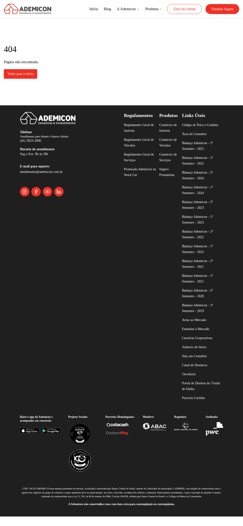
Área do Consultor (196, 139)
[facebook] (36, 191)
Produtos (139, 9)
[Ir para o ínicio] (27, 9)
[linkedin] (59, 191)
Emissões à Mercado (198, 334)
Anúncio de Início (195, 353)
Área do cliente (176, 9)
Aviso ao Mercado (196, 325)
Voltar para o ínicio (23, 73)
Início (73, 9)
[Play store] (53, 436)
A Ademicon (109, 9)
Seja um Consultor (196, 362)
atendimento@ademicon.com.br (47, 172)
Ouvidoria (189, 380)
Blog (88, 9)
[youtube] (47, 191)
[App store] (30, 436)
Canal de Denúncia (197, 371)
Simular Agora (219, 9)
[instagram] (24, 191)
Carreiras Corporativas (200, 343)
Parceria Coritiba (195, 403)
